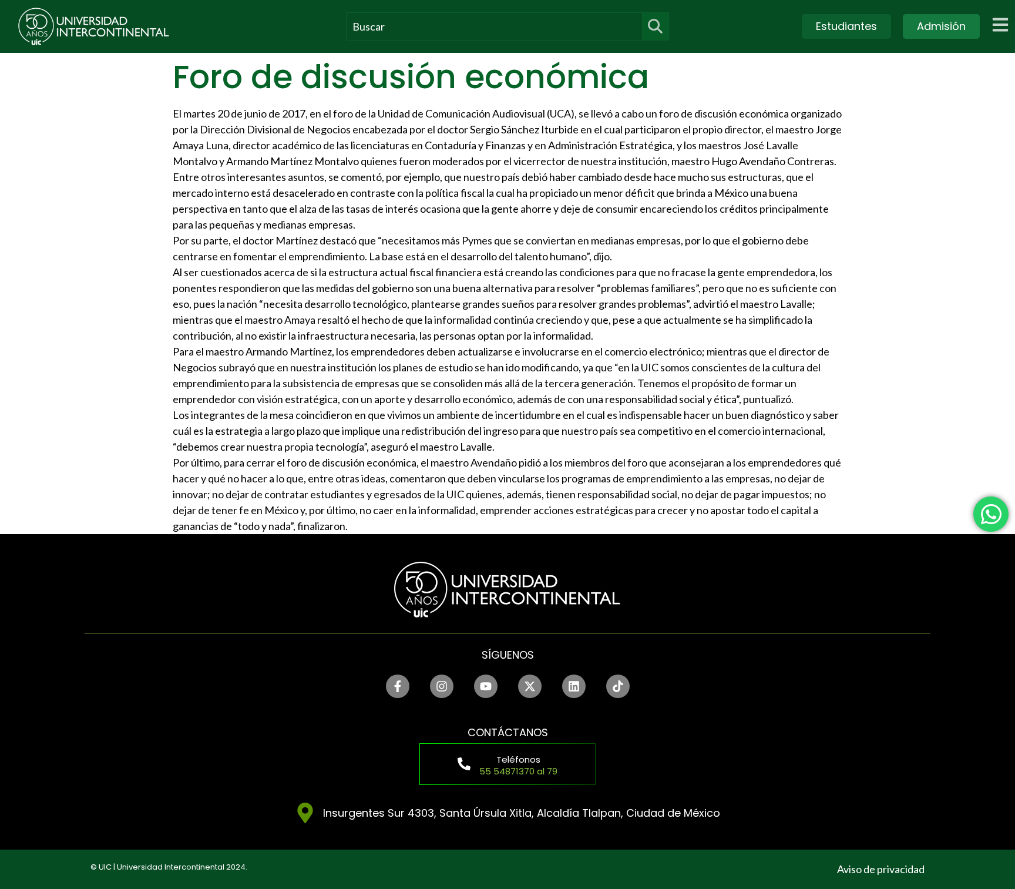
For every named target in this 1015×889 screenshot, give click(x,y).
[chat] (991, 514)
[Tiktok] (618, 686)
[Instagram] (441, 686)
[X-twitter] (530, 686)
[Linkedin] (574, 686)
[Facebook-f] (397, 686)
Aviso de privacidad (881, 869)
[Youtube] (486, 686)
